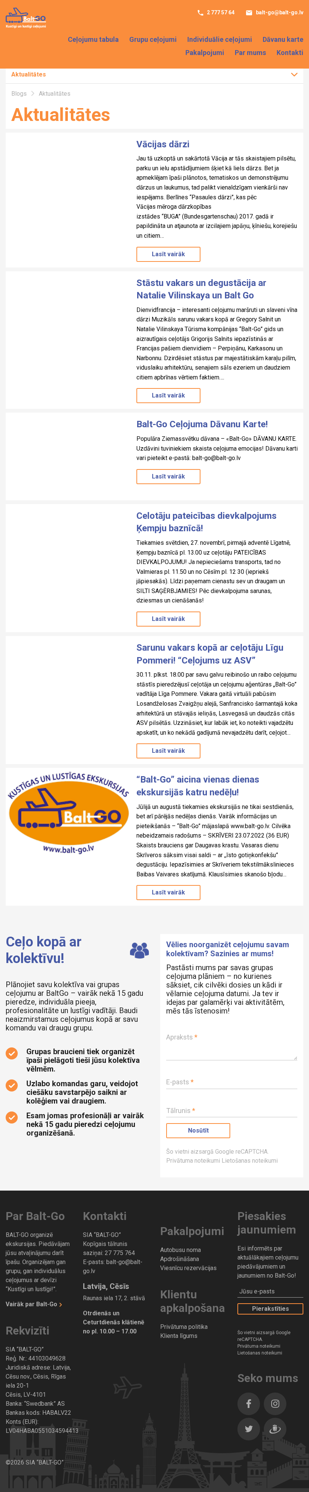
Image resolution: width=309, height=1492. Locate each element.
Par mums (250, 53)
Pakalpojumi (204, 53)
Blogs (19, 93)
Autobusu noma (180, 1250)
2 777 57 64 (220, 12)
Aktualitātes (28, 74)
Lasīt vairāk (168, 254)
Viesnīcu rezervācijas (188, 1268)
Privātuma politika (184, 1326)
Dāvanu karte (283, 39)
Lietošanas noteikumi (250, 1160)
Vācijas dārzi (163, 144)
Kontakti (290, 53)
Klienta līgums (178, 1335)
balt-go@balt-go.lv (279, 12)
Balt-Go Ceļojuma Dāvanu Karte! (202, 424)
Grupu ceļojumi (153, 39)
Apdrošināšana (179, 1259)
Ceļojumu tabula (93, 39)
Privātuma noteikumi (194, 1160)
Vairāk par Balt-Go (32, 1304)
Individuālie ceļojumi (219, 39)
